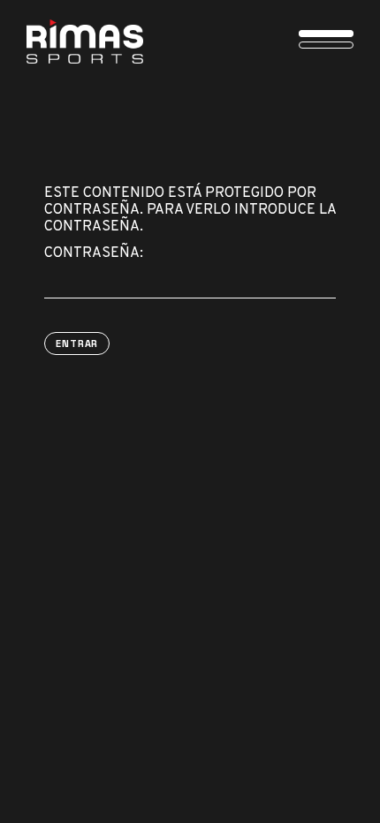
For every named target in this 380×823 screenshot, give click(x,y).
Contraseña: (93, 253)
